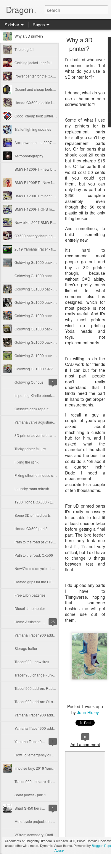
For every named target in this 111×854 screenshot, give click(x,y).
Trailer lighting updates (33, 129)
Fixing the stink (26, 461)
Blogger (97, 845)
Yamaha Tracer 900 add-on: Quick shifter (47, 634)
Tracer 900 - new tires (32, 661)
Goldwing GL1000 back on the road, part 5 (49, 275)
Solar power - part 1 (30, 794)
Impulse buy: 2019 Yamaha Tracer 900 (45, 768)
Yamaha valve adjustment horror (41, 421)
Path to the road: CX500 (34, 555)
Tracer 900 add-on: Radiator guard (42, 688)
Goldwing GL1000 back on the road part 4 (48, 302)
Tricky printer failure (30, 448)
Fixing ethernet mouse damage (40, 475)
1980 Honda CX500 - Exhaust (39, 501)
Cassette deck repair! (32, 408)
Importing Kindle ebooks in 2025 (41, 395)
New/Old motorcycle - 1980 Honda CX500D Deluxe (56, 568)
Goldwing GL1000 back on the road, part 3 (49, 328)
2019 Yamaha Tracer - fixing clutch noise (47, 248)
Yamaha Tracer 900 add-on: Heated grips (48, 714)
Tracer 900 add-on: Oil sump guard (42, 701)
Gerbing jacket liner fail (33, 62)
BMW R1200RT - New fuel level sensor (46, 182)
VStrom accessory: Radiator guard (42, 834)
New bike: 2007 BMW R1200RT (40, 222)
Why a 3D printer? (29, 35)
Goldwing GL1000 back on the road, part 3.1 (50, 315)
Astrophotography (29, 155)
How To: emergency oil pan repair (42, 754)
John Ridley (88, 712)
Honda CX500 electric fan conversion (45, 102)
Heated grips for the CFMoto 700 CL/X (45, 581)
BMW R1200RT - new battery (38, 169)
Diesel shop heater (30, 608)
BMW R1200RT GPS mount (37, 209)
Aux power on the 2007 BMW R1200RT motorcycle (55, 142)
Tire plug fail (24, 49)
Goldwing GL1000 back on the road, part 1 (49, 355)
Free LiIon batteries (30, 595)
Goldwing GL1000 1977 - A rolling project (48, 368)
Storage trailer (26, 648)
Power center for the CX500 (37, 75)
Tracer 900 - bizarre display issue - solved (48, 781)
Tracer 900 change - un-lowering (41, 674)
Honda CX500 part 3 (31, 528)
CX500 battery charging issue (38, 235)
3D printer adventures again (37, 435)
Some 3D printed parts (33, 515)
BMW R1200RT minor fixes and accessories (50, 195)
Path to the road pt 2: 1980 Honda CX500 (48, 541)
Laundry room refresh (32, 488)
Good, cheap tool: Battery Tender (41, 115)
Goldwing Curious (29, 382)
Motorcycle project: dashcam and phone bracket (53, 821)
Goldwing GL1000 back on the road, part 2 (49, 342)
